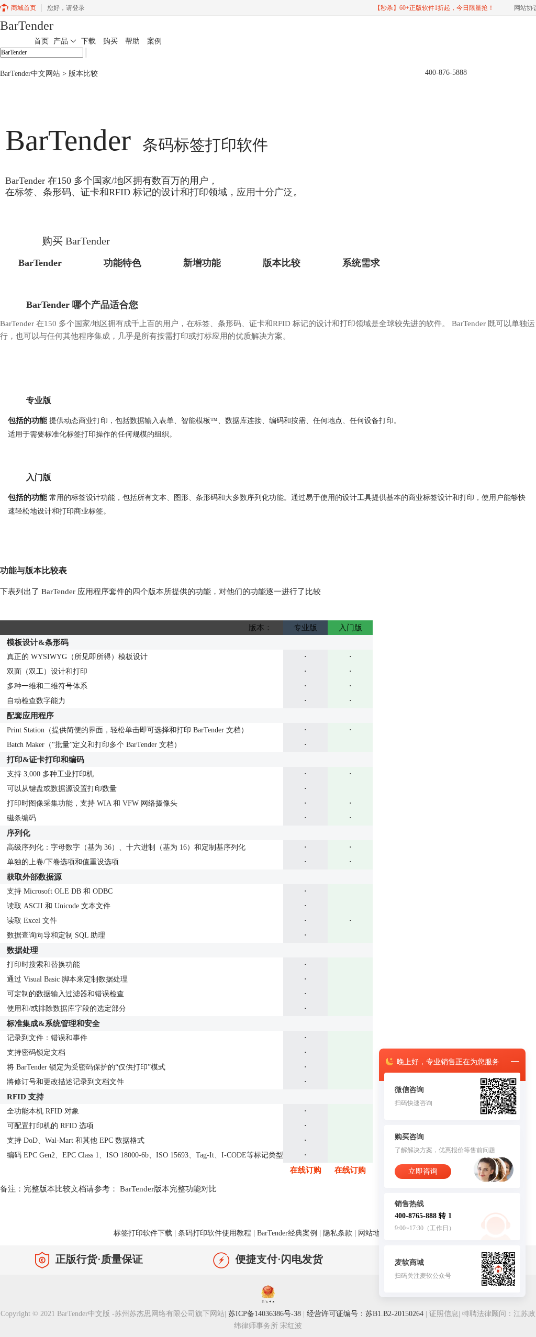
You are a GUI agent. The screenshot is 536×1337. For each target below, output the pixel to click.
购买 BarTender (76, 241)
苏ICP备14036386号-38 (264, 1314)
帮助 (132, 41)
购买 (110, 41)
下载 (88, 41)
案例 (154, 41)
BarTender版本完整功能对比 (168, 1189)
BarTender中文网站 (30, 73)
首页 (41, 41)
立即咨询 (423, 1171)
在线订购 (305, 1170)
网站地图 (372, 1233)
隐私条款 (337, 1233)
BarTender (26, 25)
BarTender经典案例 (287, 1233)
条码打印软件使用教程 (214, 1233)
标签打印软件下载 (143, 1233)
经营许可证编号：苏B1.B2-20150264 (365, 1314)
